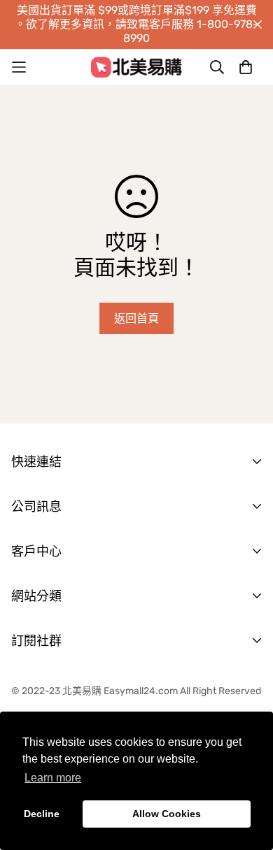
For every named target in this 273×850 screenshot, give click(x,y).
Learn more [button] (52, 778)
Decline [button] (41, 813)
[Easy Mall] (136, 67)
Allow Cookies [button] (166, 813)
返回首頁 (136, 318)
